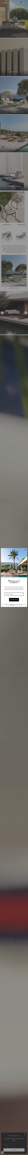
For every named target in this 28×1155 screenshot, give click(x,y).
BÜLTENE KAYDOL (14, 599)
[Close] (25, 550)
